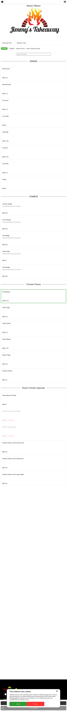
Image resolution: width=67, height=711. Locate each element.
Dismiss (36, 704)
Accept (18, 704)
